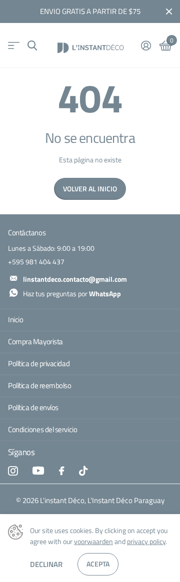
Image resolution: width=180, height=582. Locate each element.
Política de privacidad (39, 363)
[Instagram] (13, 471)
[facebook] (61, 471)
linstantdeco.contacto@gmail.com (75, 279)
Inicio (15, 319)
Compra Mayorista (35, 341)
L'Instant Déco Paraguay (126, 500)
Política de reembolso (40, 385)
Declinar (46, 564)
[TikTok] (83, 471)
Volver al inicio (90, 188)
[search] (32, 45)
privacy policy (146, 541)
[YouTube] (38, 471)
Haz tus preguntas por (72, 293)
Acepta (98, 564)
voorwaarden (93, 541)
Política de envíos (33, 407)
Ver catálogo (14, 45)
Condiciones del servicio (42, 429)
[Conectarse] (145, 45)
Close (169, 11)
